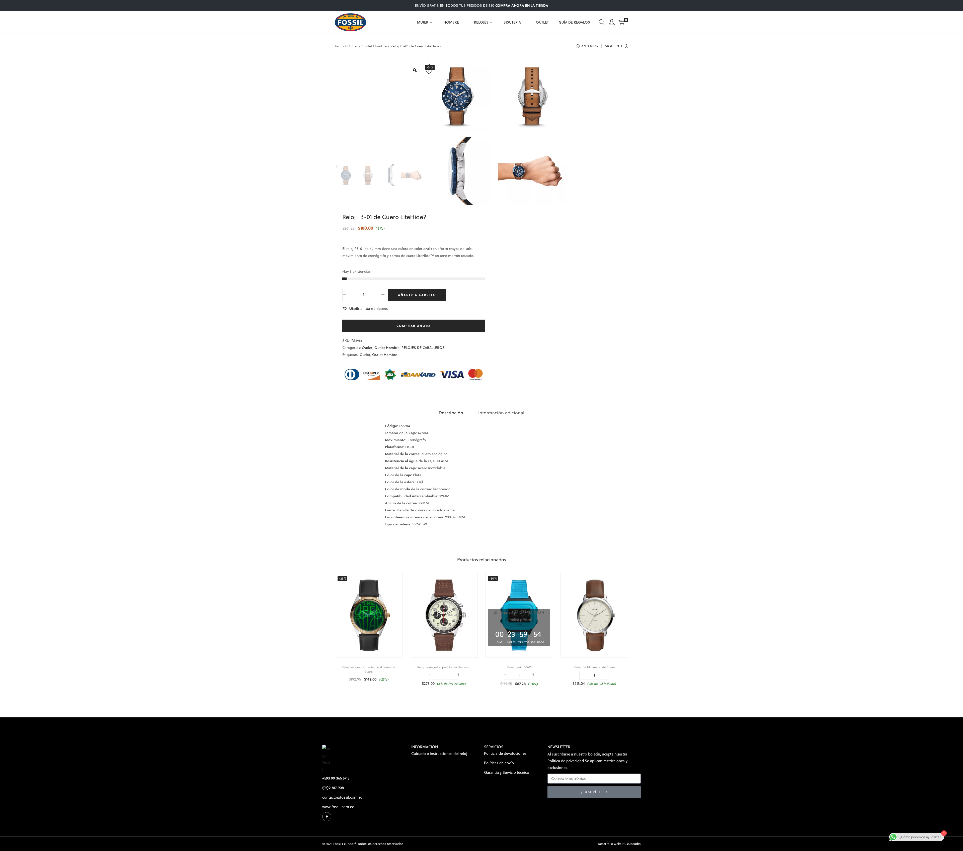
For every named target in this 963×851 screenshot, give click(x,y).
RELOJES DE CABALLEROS (423, 347)
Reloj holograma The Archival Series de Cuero (368, 669)
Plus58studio (631, 843)
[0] (621, 22)
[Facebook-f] (326, 816)
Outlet (352, 46)
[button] (365, 308)
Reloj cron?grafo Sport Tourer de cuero (443, 667)
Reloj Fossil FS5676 (519, 667)
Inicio (339, 46)
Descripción (451, 413)
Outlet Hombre (374, 46)
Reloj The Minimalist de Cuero (594, 667)
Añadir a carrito (417, 295)
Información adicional (501, 413)
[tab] (451, 412)
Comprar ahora (413, 326)
